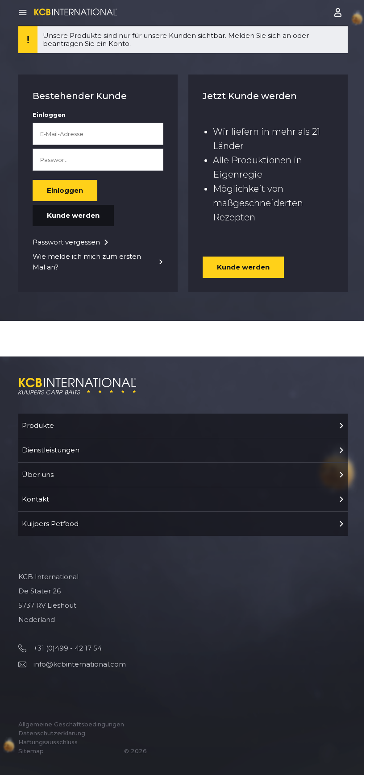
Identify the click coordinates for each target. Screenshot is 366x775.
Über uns (38, 474)
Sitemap (31, 750)
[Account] (339, 12)
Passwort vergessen (66, 242)
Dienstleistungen (50, 450)
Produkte (38, 425)
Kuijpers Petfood (50, 523)
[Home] (75, 12)
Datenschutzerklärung (51, 733)
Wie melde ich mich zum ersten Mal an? (87, 261)
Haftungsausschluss (48, 742)
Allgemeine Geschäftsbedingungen (71, 724)
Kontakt (35, 499)
